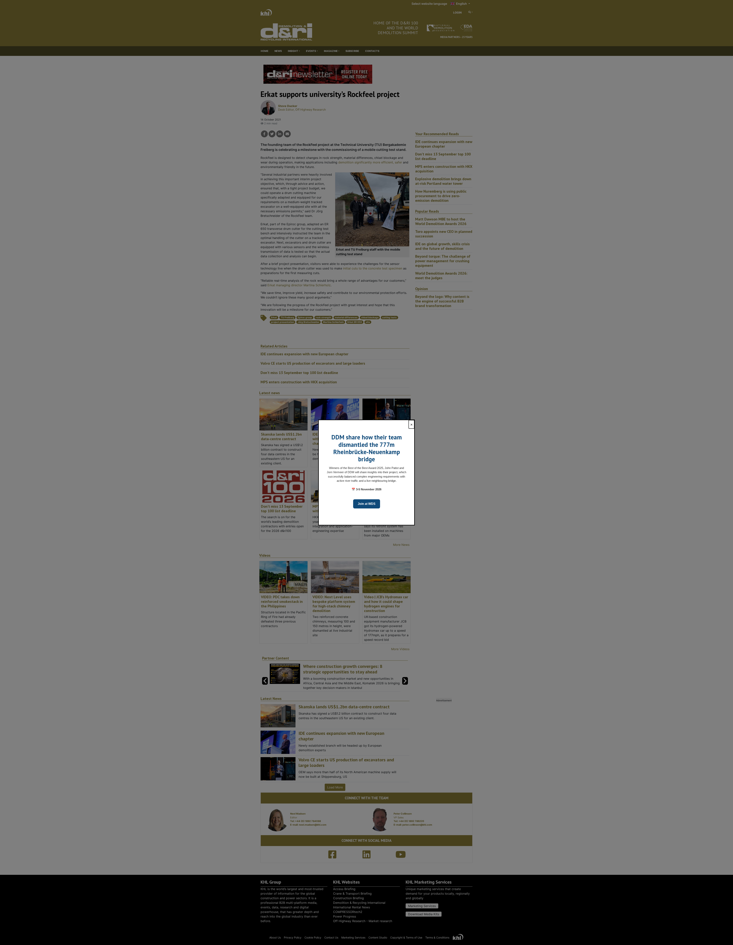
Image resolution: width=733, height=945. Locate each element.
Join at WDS (366, 503)
